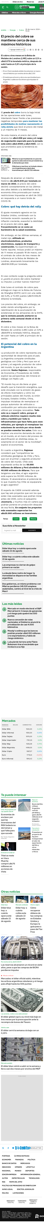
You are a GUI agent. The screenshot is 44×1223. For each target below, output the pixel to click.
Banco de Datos (9, 1163)
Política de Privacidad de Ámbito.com (19, 1185)
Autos (5, 1178)
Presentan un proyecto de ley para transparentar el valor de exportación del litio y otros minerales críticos (37, 842)
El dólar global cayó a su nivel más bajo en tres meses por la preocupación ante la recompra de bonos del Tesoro (21, 1019)
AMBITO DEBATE (33, 1201)
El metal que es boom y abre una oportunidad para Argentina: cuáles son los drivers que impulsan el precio (21, 79)
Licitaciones (18, 1193)
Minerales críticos (19, 13)
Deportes (29, 1171)
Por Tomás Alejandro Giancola (7, 837)
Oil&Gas (5, 13)
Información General (31, 1174)
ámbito (3, 30)
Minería (33, 519)
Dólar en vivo (18, 2)
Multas (5, 1193)
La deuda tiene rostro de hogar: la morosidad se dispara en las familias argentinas (19, 575)
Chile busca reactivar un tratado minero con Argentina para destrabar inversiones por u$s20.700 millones (27, 168)
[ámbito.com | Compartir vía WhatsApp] (28, 50)
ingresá (32, 7)
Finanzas (19, 1160)
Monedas (5, 725)
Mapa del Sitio (15, 1182)
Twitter (3, 1148)
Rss (3, 1182)
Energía (13, 30)
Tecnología (34, 1178)
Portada (6, 1156)
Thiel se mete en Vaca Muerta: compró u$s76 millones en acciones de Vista (8, 863)
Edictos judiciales (25, 1189)
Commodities (27, 725)
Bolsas (15, 725)
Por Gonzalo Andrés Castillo (36, 824)
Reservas (30, 2)
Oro (24, 519)
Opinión (18, 1167)
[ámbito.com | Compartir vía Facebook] (30, 50)
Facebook (8, 1148)
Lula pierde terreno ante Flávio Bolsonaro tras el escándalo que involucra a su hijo (23, 644)
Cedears (39, 725)
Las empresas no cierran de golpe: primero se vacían (18, 566)
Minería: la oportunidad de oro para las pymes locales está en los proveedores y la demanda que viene (27, 161)
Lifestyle (30, 1167)
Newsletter (35, 1148)
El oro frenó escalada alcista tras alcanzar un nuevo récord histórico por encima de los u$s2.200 (21, 72)
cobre (17, 112)
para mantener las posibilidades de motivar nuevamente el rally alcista (21, 124)
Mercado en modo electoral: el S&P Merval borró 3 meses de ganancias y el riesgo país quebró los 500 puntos (25, 612)
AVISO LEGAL (7, 1189)
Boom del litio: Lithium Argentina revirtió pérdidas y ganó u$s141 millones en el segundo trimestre (37, 812)
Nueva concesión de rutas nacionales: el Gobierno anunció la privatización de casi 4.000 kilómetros (24, 623)
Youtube (24, 1148)
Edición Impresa (9, 1174)
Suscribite (32, 530)
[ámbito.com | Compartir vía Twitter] (33, 50)
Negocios (6, 1167)
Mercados (25, 1163)
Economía (6, 1160)
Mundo (18, 1171)
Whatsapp (30, 1148)
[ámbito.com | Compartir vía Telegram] (38, 50)
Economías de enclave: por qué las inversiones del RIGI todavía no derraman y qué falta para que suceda (8, 824)
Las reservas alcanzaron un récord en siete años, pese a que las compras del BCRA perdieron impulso (21, 967)
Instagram (13, 1148)
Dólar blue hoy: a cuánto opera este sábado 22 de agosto (19, 549)
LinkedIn (19, 1148)
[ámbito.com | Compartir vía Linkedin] (36, 50)
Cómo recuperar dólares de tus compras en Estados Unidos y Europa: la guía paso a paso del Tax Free (36, 919)
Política (31, 1160)
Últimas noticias (21, 1156)
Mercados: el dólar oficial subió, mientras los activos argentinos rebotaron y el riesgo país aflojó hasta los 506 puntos (22, 981)
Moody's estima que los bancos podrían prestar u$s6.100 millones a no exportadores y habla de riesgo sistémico (24, 634)
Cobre (21, 30)
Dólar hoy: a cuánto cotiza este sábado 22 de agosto (20, 557)
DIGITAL (11, 1201)
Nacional (6, 1171)
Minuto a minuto (8, 975)
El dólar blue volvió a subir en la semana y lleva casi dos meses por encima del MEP (21, 1067)
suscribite (25, 7)
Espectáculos (18, 1178)
